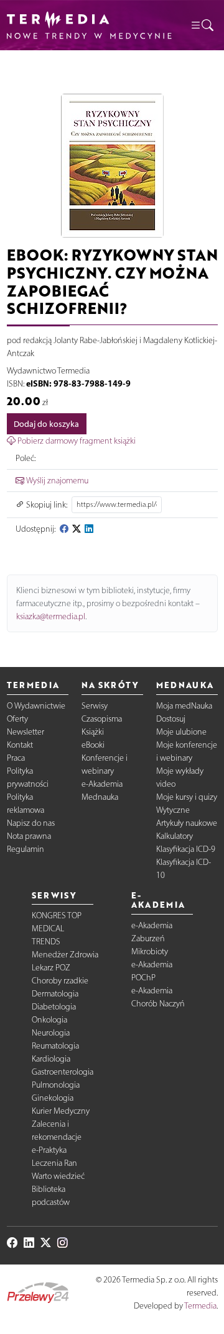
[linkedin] (89, 528)
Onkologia (49, 1019)
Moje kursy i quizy (186, 797)
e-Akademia (102, 784)
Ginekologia (52, 1098)
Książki (93, 732)
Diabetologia (54, 1006)
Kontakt (20, 745)
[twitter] (76, 528)
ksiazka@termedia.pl (50, 616)
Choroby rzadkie (60, 980)
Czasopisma (102, 719)
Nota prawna (29, 836)
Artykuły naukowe (186, 823)
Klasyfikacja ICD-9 (185, 849)
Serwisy (95, 706)
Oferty (17, 719)
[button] (201, 25)
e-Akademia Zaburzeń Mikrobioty (151, 938)
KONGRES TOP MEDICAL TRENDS (57, 928)
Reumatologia (55, 1046)
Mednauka (100, 797)
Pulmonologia (56, 1085)
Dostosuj (170, 719)
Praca (16, 758)
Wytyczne (173, 810)
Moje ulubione (181, 732)
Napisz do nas (31, 823)
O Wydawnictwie (36, 706)
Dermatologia (55, 993)
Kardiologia (51, 1059)
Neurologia (51, 1032)
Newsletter (25, 732)
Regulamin (25, 849)
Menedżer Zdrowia (65, 954)
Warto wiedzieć (58, 1176)
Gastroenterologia (62, 1072)
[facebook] (64, 528)
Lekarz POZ (51, 967)
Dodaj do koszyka (46, 424)
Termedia (200, 1305)
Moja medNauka (184, 706)
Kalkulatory (174, 836)
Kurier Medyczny (61, 1111)
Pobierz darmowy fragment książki (76, 441)
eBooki (93, 745)
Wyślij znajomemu (56, 480)
